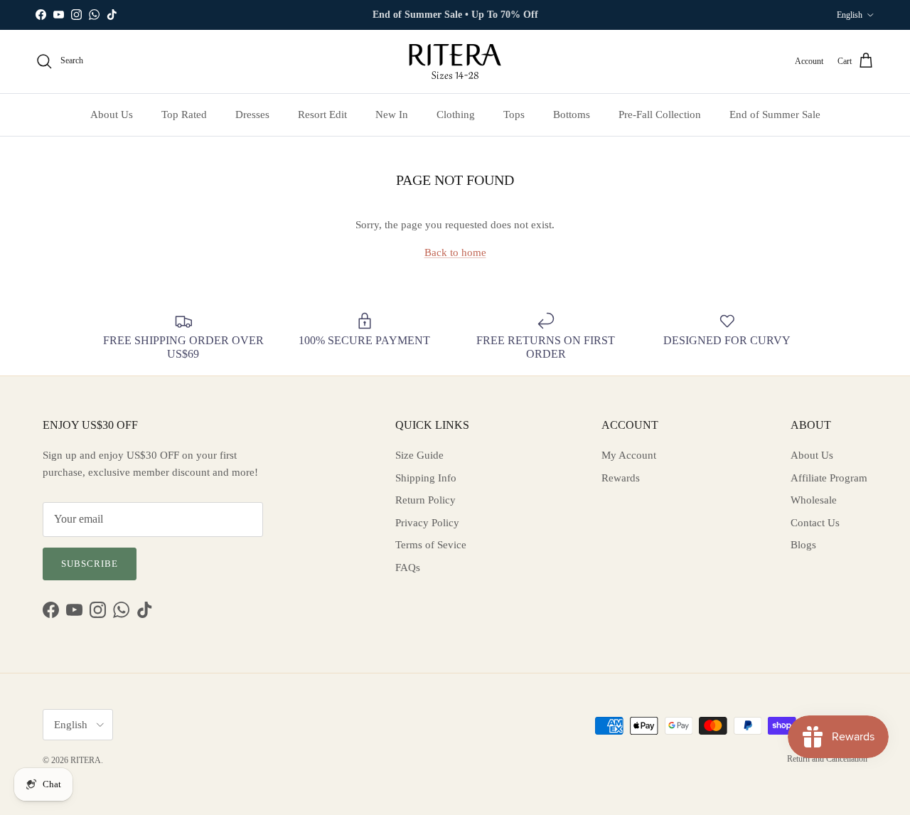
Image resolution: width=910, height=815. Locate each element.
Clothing (456, 114)
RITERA (85, 760)
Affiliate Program (829, 478)
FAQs (407, 567)
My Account (628, 455)
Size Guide (419, 455)
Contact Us (815, 522)
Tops (514, 114)
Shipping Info (425, 478)
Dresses (252, 114)
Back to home (455, 252)
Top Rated (184, 114)
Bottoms (571, 114)
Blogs (803, 544)
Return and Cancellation (827, 759)
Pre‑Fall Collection (660, 114)
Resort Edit (322, 114)
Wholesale (814, 500)
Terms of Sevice (430, 544)
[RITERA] (455, 61)
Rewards (620, 478)
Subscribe (89, 563)
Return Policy (425, 500)
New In (391, 114)
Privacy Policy (427, 522)
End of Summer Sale (774, 114)
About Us (111, 114)
